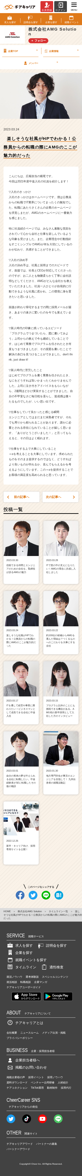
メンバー (43, 62)
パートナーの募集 (46, 1143)
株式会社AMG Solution (30, 911)
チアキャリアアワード (20, 1143)
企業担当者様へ (27, 1060)
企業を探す (24, 953)
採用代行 (66, 1087)
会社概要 (12, 1032)
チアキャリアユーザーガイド (24, 987)
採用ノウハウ (55, 1077)
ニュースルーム (29, 1032)
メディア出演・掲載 (54, 1032)
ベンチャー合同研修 (42, 1082)
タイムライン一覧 (58, 911)
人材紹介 (63, 1082)
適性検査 (56, 967)
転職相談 (25, 982)
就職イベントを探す (31, 960)
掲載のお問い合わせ (31, 1067)
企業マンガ (40, 982)
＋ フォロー (38, 40)
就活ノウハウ (14, 976)
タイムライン (25, 967)
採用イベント (36, 1077)
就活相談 (12, 982)
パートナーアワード (18, 1149)
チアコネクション (17, 1087)
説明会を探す (56, 945)
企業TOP (23, 50)
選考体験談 (32, 976)
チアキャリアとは (29, 1023)
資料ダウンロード (17, 1082)
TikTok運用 (37, 1087)
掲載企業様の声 (16, 1077)
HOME (7, 911)
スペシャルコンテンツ (55, 976)
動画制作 (52, 1087)
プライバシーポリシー (20, 1038)
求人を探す (24, 945)
